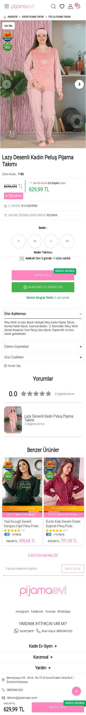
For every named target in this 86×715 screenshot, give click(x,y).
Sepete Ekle (54, 273)
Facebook (37, 611)
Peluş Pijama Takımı (59, 16)
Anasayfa (12, 16)
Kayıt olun (72, 569)
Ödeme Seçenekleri (16, 346)
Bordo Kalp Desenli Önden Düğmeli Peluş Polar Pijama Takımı (63, 524)
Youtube (50, 611)
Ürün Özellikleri (14, 357)
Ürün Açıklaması (15, 314)
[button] (6, 84)
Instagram (22, 611)
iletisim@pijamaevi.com (22, 698)
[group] (43, 84)
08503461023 (15, 690)
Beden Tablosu (43, 252)
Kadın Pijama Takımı (33, 16)
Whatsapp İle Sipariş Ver (45, 287)
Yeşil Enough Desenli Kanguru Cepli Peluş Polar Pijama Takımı (21, 524)
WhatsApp (63, 611)
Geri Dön (8, 26)
